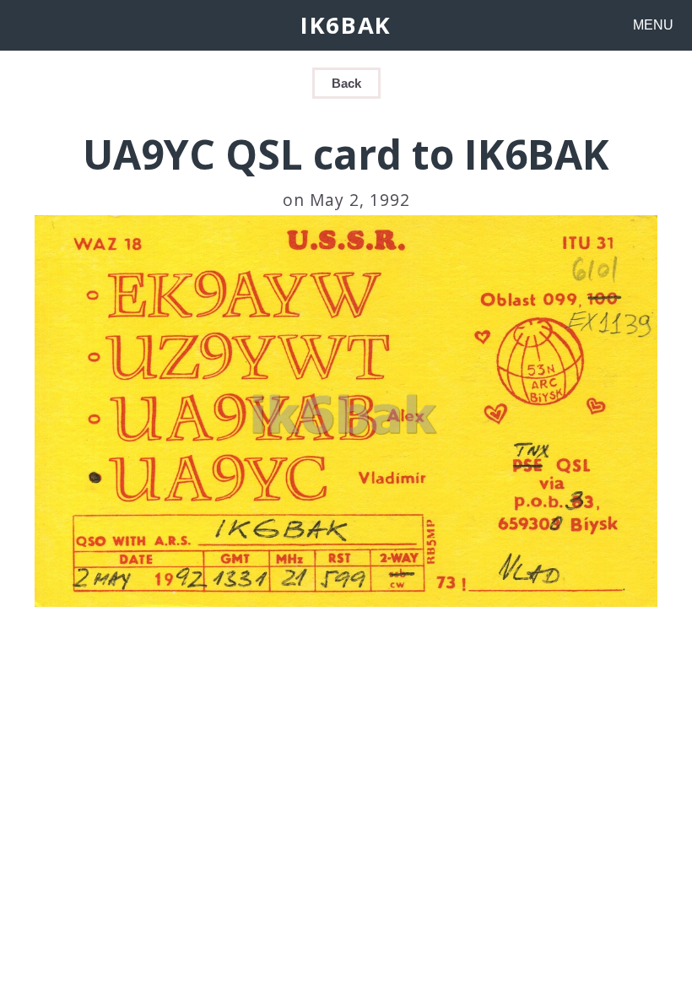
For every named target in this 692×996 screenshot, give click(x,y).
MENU (653, 25)
